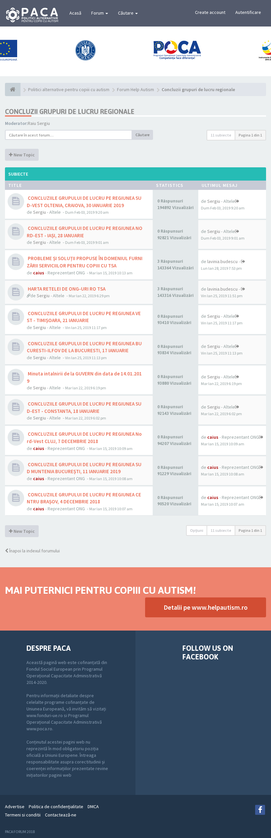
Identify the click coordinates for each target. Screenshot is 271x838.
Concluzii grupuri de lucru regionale (70, 111)
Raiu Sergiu (39, 123)
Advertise (14, 807)
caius (38, 273)
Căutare (126, 13)
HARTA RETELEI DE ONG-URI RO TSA (66, 289)
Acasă (75, 13)
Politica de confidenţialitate (56, 807)
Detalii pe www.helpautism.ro (206, 607)
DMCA (93, 807)
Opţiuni (196, 530)
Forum (98, 13)
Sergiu (39, 212)
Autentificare (248, 12)
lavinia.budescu (222, 261)
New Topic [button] (24, 155)
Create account (210, 12)
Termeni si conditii (23, 815)
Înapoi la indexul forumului (34, 551)
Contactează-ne (60, 815)
